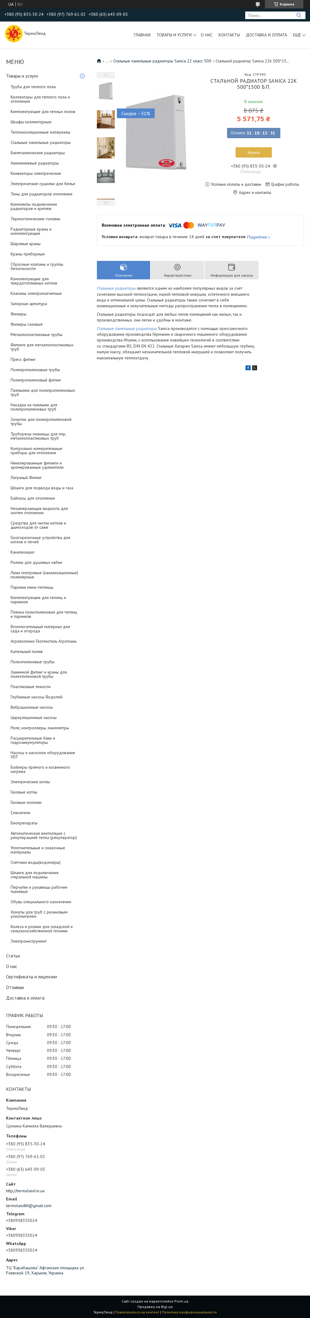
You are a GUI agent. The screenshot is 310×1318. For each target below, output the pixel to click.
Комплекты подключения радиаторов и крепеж (34, 206)
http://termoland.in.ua (25, 1190)
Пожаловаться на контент (137, 1312)
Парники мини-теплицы (32, 587)
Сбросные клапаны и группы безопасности (37, 266)
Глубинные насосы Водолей (36, 697)
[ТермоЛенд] (14, 33)
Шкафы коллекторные (31, 122)
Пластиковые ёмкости (31, 686)
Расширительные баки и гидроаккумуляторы (33, 740)
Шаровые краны (26, 243)
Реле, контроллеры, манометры (40, 728)
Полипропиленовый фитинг (36, 380)
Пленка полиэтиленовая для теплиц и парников (44, 614)
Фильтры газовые (27, 324)
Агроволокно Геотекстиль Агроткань (44, 641)
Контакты (229, 35)
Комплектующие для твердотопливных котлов (34, 281)
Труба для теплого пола (33, 86)
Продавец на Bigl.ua (155, 1306)
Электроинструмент (29, 941)
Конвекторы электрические (36, 173)
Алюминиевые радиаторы (35, 163)
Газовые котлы (24, 792)
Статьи (13, 956)
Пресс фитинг (23, 359)
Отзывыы (15, 987)
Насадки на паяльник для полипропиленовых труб (34, 407)
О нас (207, 35)
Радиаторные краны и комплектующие (31, 231)
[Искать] (298, 15)
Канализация (22, 552)
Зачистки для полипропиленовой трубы (41, 421)
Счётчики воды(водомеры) (36, 862)
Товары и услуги (174, 35)
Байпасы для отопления (33, 498)
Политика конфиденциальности (189, 1312)
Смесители (20, 812)
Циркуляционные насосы (34, 717)
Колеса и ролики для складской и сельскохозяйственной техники (42, 929)
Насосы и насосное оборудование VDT (43, 755)
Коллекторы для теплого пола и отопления (40, 99)
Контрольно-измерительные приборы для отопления (36, 450)
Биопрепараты (24, 823)
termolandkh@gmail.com (28, 1205)
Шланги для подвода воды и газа (42, 488)
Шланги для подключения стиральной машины (34, 875)
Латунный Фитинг (26, 477)
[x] (254, 368)
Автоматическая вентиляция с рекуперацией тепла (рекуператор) (44, 835)
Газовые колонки (26, 802)
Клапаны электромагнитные (36, 293)
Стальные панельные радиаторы (41, 142)
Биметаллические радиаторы (38, 152)
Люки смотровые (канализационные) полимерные (44, 575)
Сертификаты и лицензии (31, 977)
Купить (254, 152)
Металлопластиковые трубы (36, 334)
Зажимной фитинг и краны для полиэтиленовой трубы (39, 674)
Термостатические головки (35, 218)
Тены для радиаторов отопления (41, 194)
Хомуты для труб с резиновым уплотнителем (39, 914)
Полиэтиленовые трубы (32, 661)
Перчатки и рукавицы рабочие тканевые (39, 889)
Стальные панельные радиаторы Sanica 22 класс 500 (162, 61)
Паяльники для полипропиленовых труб (43, 392)
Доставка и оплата (266, 35)
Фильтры (18, 314)
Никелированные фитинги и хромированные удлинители (37, 465)
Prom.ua (181, 1301)
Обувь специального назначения (41, 901)
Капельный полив (27, 651)
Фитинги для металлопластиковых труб (42, 347)
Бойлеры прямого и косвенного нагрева (40, 769)
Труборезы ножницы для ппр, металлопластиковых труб (38, 436)
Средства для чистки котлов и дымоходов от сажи (38, 525)
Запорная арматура (29, 303)
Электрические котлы (30, 781)
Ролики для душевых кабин (36, 562)
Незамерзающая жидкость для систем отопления (39, 510)
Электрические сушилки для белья (43, 183)
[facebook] (248, 368)
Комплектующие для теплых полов (43, 111)
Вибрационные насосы (32, 707)
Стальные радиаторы (116, 288)
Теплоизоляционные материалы (40, 132)
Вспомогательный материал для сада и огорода (40, 629)
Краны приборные (28, 254)
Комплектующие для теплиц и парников (38, 599)
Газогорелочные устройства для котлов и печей (40, 539)
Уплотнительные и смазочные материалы (38, 850)
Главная (142, 35)
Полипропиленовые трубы (35, 369)
